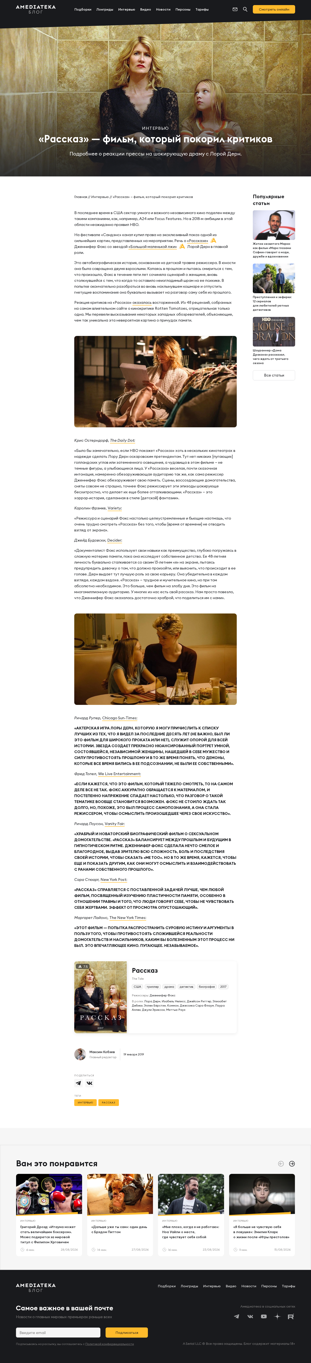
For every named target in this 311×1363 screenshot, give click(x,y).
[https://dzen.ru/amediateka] (277, 1316)
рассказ (109, 1102)
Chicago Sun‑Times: (119, 717)
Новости (163, 9)
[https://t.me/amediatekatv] (237, 1316)
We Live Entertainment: (119, 773)
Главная (80, 197)
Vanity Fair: (115, 823)
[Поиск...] (245, 9)
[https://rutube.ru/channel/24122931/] (291, 1316)
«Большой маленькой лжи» (152, 246)
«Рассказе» (197, 240)
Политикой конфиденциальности (109, 1344)
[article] (49, 1215)
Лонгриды (104, 9)
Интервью (126, 9)
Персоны (183, 9)
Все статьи (274, 375)
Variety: (115, 508)
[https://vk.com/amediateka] (250, 1316)
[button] (292, 1163)
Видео (145, 9)
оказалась (142, 302)
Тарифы (202, 9)
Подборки (82, 9)
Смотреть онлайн (274, 9)
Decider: (114, 540)
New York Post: (113, 879)
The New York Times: (127, 917)
